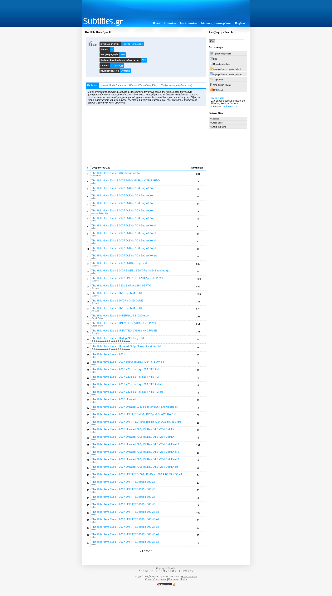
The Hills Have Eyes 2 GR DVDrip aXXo (115, 172)
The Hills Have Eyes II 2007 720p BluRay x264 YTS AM (125, 369)
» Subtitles (214, 119)
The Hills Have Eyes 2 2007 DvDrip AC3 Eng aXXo (122, 187)
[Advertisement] (146, 136)
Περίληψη (92, 85)
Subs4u (95, 288)
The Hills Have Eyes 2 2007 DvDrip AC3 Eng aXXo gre (124, 255)
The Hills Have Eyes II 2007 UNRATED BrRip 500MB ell (125, 511)
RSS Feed (218, 90)
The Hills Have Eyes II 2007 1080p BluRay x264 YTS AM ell (127, 361)
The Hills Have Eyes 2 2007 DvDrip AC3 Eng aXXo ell (123, 225)
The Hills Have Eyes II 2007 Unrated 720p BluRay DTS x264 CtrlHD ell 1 (135, 444)
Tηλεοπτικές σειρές (222, 54)
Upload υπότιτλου (221, 64)
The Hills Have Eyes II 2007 (108, 354)
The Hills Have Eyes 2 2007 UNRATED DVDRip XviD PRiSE (127, 278)
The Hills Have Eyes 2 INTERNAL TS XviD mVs (120, 315)
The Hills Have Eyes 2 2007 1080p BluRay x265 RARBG (125, 180)
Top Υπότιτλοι (188, 23)
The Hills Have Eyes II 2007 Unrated (113, 399)
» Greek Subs (216, 123)
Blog (215, 59)
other (93, 183)
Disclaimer (173, 579)
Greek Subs (97, 318)
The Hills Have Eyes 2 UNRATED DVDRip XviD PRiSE (124, 323)
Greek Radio (217, 98)
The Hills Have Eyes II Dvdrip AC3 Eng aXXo (118, 338)
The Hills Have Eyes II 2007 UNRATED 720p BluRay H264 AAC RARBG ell (136, 474)
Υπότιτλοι (170, 23)
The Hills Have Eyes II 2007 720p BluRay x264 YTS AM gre (127, 391)
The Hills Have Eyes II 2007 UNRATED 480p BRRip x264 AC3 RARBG (134, 414)
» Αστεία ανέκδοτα (218, 127)
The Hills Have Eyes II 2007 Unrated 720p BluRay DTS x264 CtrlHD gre (134, 466)
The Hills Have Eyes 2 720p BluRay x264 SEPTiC (121, 285)
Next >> (148, 550)
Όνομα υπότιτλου (100, 167)
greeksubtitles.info (99, 213)
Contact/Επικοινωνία (156, 579)
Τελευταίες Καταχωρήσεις (216, 23)
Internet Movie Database (113, 85)
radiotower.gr (230, 106)
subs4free (96, 175)
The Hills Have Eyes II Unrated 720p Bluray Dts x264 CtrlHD (127, 346)
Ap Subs (95, 311)
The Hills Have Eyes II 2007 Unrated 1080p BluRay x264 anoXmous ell (134, 406)
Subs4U (95, 266)
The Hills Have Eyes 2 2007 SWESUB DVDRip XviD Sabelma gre (130, 270)
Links (184, 579)
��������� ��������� (110, 341)
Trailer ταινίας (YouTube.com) (176, 85)
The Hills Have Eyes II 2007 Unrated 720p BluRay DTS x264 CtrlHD (132, 429)
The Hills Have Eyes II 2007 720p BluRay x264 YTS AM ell (126, 384)
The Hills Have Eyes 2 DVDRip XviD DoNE (117, 293)
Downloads (197, 167)
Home (156, 23)
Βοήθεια (240, 23)
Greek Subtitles (189, 576)
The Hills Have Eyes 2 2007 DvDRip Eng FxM (119, 263)
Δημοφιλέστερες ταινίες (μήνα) (227, 69)
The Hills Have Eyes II (132, 44)
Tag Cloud (218, 79)
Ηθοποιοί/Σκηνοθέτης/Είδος (143, 85)
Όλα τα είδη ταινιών (222, 85)
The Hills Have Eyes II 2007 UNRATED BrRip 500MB (123, 481)
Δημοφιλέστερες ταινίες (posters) (228, 74)
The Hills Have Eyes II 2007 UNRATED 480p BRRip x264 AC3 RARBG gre (136, 421)
